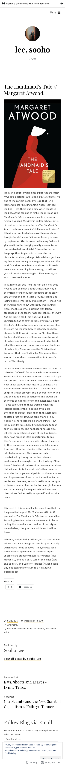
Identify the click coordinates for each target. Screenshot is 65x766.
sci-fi (6, 632)
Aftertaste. (12, 625)
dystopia (11, 628)
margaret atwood (35, 628)
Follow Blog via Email (28, 722)
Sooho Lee (12, 621)
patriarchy (50, 628)
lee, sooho (32, 49)
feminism (21, 628)
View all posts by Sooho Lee (22, 659)
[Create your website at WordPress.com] (32, 3)
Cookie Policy (10, 753)
